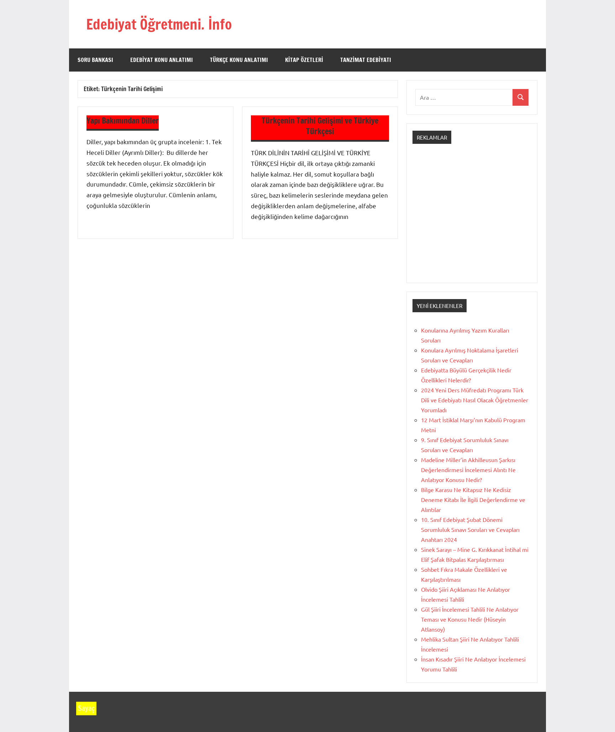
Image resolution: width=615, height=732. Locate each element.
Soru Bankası (95, 60)
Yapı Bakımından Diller (122, 120)
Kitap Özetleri (304, 60)
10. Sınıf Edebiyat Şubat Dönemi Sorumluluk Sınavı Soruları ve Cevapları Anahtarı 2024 (470, 529)
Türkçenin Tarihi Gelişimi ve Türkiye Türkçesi (320, 126)
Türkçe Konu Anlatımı (239, 60)
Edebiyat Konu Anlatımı (161, 60)
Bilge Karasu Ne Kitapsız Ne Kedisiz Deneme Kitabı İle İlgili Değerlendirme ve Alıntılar (473, 499)
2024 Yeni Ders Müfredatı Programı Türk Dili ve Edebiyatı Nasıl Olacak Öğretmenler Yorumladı (474, 399)
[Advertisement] (472, 219)
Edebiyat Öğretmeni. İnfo (159, 24)
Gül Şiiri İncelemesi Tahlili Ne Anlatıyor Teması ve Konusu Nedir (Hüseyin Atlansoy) (470, 619)
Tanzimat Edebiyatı (365, 60)
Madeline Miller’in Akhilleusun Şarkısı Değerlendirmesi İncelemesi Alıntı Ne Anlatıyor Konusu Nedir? (468, 469)
